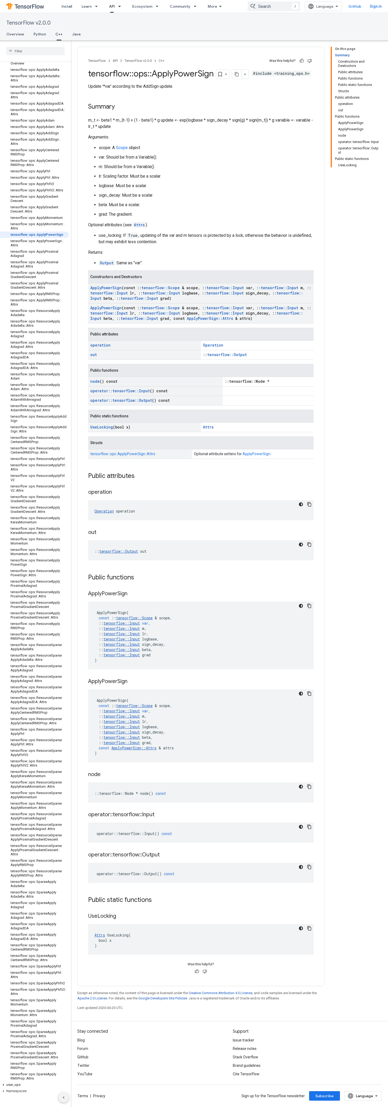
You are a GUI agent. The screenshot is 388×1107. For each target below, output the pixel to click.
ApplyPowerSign (106, 287)
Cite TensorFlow (246, 1074)
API (112, 6)
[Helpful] (302, 61)
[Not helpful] (310, 61)
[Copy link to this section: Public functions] (139, 578)
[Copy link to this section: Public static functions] (157, 900)
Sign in (376, 6)
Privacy (99, 1096)
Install (66, 6)
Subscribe (324, 1096)
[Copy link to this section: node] (106, 775)
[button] (34, 1085)
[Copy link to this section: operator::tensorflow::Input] (159, 815)
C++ (59, 34)
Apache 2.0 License (92, 998)
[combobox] (274, 6)
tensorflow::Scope (160, 287)
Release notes (245, 1048)
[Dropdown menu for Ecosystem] (158, 6)
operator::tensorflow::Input (120, 390)
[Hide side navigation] (63, 1097)
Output (106, 262)
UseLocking (101, 427)
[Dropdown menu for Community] (196, 6)
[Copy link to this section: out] (101, 532)
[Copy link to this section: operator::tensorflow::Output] (165, 855)
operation (100, 345)
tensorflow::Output (227, 354)
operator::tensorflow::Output (121, 400)
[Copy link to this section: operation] (117, 492)
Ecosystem (142, 6)
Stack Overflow (245, 1057)
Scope (122, 147)
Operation (213, 345)
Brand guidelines (247, 1065)
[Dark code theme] (301, 504)
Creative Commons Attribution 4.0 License (220, 993)
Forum (82, 1048)
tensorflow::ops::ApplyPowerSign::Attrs (122, 454)
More (212, 6)
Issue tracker (243, 1040)
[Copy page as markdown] (237, 74)
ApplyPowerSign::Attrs (210, 318)
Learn (87, 6)
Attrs (139, 224)
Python (40, 34)
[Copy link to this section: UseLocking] (121, 916)
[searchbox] (35, 51)
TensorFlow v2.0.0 (28, 23)
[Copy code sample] (309, 504)
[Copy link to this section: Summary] (120, 107)
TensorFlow (97, 61)
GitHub (354, 6)
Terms (82, 1096)
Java (76, 34)
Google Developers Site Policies (162, 998)
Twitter (83, 1065)
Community (180, 6)
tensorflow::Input (225, 287)
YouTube (84, 1074)
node (95, 381)
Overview (15, 34)
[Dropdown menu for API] (121, 6)
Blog (81, 1040)
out (93, 354)
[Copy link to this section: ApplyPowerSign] (132, 594)
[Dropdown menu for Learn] (98, 6)
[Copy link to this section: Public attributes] (140, 476)
